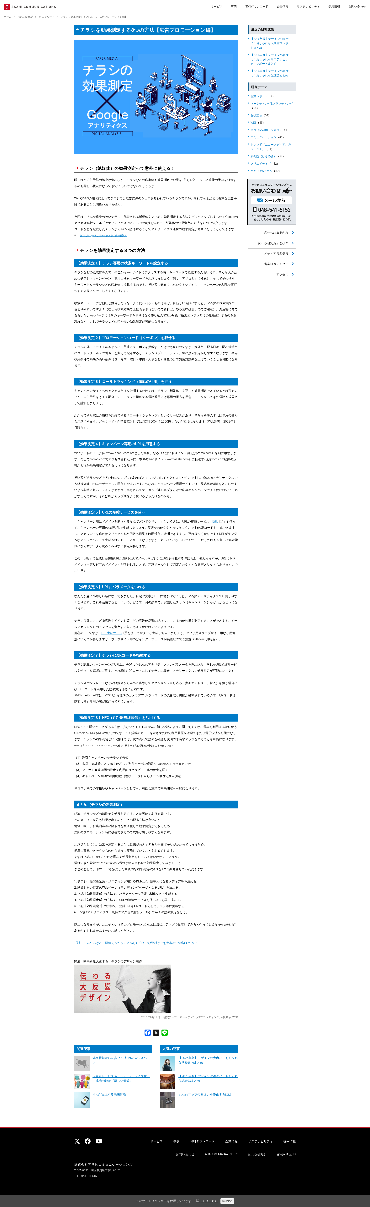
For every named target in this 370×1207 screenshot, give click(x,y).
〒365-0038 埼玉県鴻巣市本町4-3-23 (97, 1170)
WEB (235, 1017)
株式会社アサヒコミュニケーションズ (103, 1164)
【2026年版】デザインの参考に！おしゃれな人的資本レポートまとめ (271, 43)
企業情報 (282, 6)
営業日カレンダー (276, 264)
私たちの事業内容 (276, 233)
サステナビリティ (308, 6)
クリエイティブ (261, 163)
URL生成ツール (111, 633)
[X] (156, 1032)
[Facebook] (147, 1032)
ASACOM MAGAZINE (219, 1154)
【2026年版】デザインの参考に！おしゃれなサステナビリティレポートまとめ (269, 59)
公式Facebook (88, 1141)
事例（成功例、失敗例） (266, 130)
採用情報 (334, 6)
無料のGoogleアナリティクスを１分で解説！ (103, 235)
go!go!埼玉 (284, 1154)
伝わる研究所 (257, 1154)
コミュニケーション (264, 137)
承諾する (227, 1201)
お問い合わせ (357, 6)
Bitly (215, 521)
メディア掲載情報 (276, 253)
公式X (77, 1141)
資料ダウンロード (256, 6)
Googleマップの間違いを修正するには (204, 1094)
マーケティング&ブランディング (199, 1017)
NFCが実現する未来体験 (109, 1094)
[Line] (164, 1032)
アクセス (282, 274)
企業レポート (259, 96)
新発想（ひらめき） (264, 156)
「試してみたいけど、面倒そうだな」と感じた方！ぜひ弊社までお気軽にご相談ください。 (137, 943)
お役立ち (225, 1017)
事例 (234, 6)
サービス (216, 6)
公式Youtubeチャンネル (98, 1141)
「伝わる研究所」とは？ (271, 243)
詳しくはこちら (207, 1201)
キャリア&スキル (261, 171)
